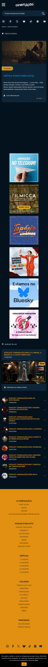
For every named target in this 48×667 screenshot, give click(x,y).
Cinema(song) (24, 591)
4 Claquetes (24, 569)
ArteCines (24, 607)
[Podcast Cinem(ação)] (24, 261)
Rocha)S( (24, 598)
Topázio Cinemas (24, 627)
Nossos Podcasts (24, 523)
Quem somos (24, 504)
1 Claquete (24, 559)
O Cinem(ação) (24, 501)
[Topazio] (24, 230)
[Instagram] (3, 21)
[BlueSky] (24, 21)
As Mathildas (24, 533)
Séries (24, 611)
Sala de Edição (24, 624)
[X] (17, 21)
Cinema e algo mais (24, 585)
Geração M (24, 530)
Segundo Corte (24, 546)
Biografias (24, 537)
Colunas (24, 581)
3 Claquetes (24, 566)
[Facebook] (10, 21)
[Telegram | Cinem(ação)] (24, 167)
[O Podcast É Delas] (24, 324)
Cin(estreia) (24, 588)
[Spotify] (37, 21)
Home (4, 26)
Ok (24, 664)
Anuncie (24, 511)
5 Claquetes (24, 572)
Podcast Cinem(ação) (24, 527)
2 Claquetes (24, 562)
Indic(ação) (24, 543)
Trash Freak (24, 601)
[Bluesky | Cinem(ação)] (24, 293)
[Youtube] (44, 21)
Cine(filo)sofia (24, 604)
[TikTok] (31, 21)
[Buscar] (43, 13)
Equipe (24, 508)
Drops (24, 540)
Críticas (24, 555)
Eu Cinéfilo (24, 595)
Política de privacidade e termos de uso (24, 514)
